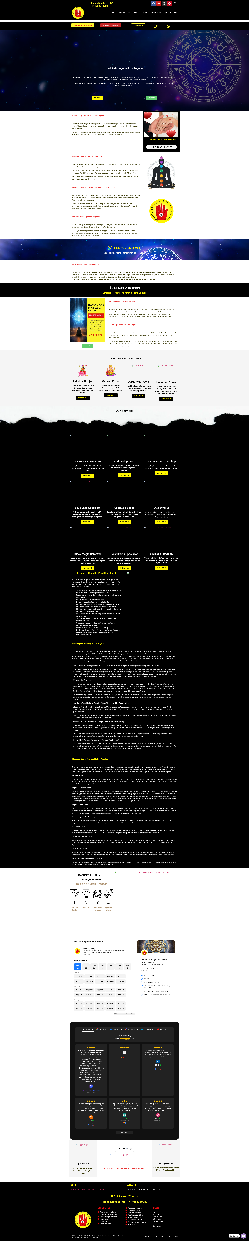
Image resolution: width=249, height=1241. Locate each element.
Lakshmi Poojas (83, 381)
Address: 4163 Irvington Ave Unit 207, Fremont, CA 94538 (124, 1168)
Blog (175, 12)
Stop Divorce (161, 507)
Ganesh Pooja (110, 381)
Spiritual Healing (124, 507)
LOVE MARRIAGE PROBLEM (161, 139)
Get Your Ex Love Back (87, 461)
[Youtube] (158, 3)
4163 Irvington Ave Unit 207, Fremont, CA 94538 (87, 1189)
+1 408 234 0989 (161, 147)
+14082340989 (138, 1201)
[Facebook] (153, 3)
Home (114, 12)
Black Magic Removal (87, 554)
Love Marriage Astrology (161, 461)
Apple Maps (83, 1163)
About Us (122, 12)
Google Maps (166, 1163)
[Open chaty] (243, 1236)
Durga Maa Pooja (138, 381)
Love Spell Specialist (87, 507)
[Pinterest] (169, 3)
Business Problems (161, 553)
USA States (144, 12)
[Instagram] (164, 3)
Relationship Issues (124, 461)
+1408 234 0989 (126, 248)
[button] (124, 1149)
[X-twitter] (174, 3)
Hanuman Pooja (166, 382)
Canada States (156, 12)
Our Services (132, 12)
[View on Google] (158, 1061)
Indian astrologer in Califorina (124, 1165)
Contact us (167, 12)
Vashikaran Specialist (124, 554)
